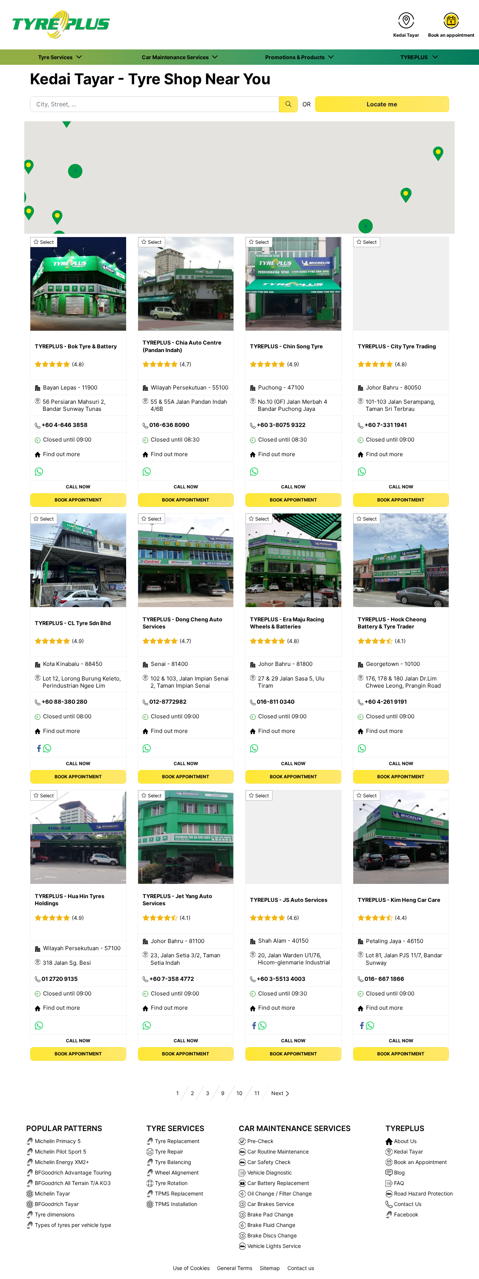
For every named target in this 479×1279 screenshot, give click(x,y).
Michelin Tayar (51, 1193)
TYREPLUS (404, 1128)
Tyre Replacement (176, 1141)
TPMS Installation (175, 1204)
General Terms (234, 1268)
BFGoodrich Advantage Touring (72, 1172)
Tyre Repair (168, 1151)
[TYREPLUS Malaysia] (58, 24)
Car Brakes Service (270, 1204)
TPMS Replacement (178, 1193)
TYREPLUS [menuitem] (415, 57)
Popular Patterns (64, 1128)
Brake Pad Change (269, 1214)
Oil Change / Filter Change (279, 1193)
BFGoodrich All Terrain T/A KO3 (72, 1183)
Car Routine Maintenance (277, 1151)
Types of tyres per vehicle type (72, 1225)
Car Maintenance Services (295, 1128)
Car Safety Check (268, 1162)
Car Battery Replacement (277, 1183)
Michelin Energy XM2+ (61, 1162)
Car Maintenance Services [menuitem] (176, 57)
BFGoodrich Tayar (56, 1204)
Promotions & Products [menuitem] (296, 57)
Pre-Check (260, 1141)
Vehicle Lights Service (273, 1246)
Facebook (405, 1214)
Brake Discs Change (271, 1235)
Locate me (382, 104)
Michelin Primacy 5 (57, 1141)
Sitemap (270, 1268)
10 (239, 1093)
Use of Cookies (191, 1268)
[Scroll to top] (459, 1263)
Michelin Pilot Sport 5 (59, 1151)
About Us (405, 1141)
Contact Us (407, 1204)
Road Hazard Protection (423, 1193)
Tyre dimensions (53, 1214)
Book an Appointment (420, 1162)
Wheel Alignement (176, 1172)
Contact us (300, 1268)
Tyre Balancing (172, 1162)
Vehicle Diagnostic (269, 1172)
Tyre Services (175, 1128)
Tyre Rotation (170, 1183)
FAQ (398, 1183)
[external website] (40, 471)
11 (257, 1093)
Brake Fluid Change (270, 1225)
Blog (399, 1172)
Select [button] (47, 242)
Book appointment (78, 500)
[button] (75, 171)
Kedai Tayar (408, 1151)
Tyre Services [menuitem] (56, 57)
